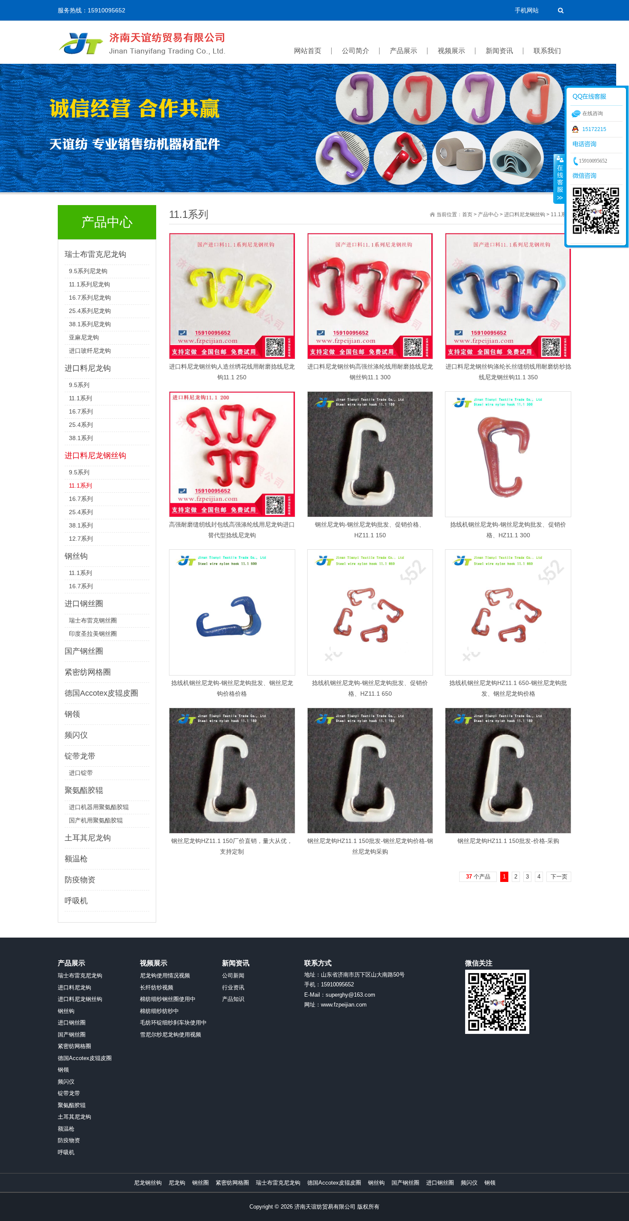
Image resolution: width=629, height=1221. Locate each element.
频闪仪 (76, 735)
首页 (467, 214)
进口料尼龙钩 (88, 368)
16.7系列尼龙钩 (90, 297)
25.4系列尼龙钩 (90, 310)
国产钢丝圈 (84, 651)
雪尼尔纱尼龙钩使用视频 (170, 1034)
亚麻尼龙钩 (84, 337)
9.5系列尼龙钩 (88, 271)
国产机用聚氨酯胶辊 (96, 820)
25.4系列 (81, 424)
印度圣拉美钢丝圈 (93, 633)
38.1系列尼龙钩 (90, 324)
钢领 (72, 714)
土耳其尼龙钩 (88, 838)
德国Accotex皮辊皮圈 (101, 693)
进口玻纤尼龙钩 (90, 350)
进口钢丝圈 (84, 603)
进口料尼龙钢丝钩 (95, 455)
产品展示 (71, 963)
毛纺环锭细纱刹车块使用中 (173, 1022)
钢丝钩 (76, 556)
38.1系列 (81, 438)
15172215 (594, 129)
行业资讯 (233, 987)
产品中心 (488, 214)
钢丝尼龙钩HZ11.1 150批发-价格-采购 (508, 840)
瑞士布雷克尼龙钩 (95, 254)
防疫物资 (80, 880)
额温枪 (76, 859)
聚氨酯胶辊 (84, 790)
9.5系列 (79, 384)
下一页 (559, 876)
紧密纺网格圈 (88, 672)
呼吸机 (76, 900)
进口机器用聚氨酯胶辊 (99, 807)
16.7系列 (81, 411)
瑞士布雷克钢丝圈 (93, 620)
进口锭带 (81, 772)
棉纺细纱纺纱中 (159, 1011)
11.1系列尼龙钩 (89, 284)
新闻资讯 (235, 963)
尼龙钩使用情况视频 (165, 975)
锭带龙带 (80, 756)
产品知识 (233, 999)
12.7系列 (81, 538)
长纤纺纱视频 (156, 987)
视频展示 (153, 963)
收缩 (559, 178)
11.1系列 (80, 398)
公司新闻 (233, 975)
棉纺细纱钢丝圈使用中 (168, 999)
